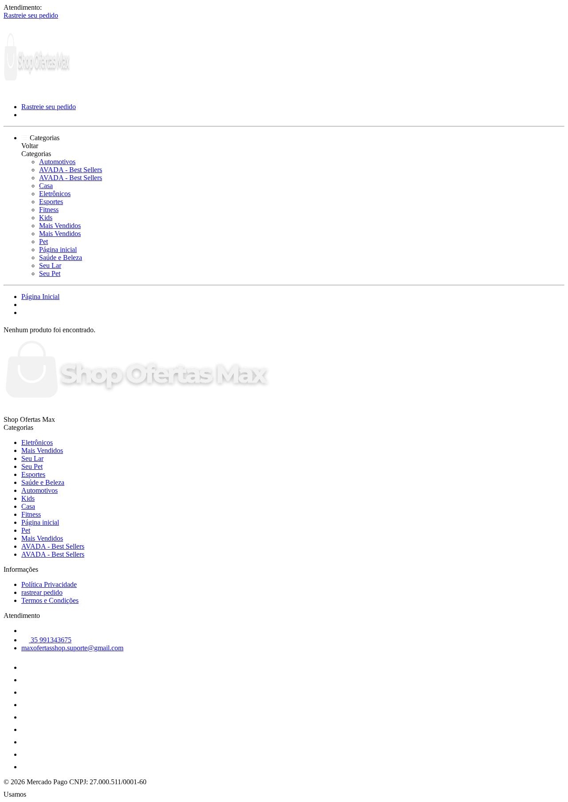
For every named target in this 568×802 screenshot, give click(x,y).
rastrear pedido (42, 592)
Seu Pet (49, 273)
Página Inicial (40, 296)
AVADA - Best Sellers (70, 169)
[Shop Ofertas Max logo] (37, 91)
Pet (43, 241)
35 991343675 (50, 640)
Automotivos (57, 161)
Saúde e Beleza (60, 257)
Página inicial (58, 249)
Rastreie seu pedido (31, 15)
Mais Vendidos (60, 225)
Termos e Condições (50, 600)
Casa (46, 185)
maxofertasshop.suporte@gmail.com (72, 648)
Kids (45, 217)
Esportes (51, 201)
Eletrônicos (55, 193)
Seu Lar (50, 265)
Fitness (49, 209)
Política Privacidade (49, 584)
